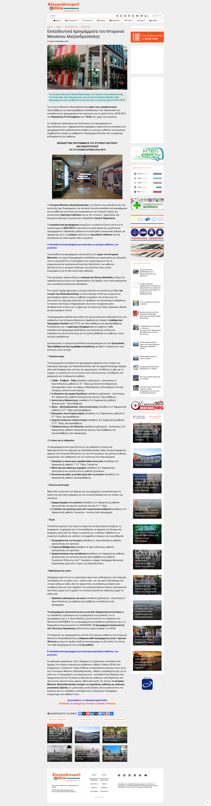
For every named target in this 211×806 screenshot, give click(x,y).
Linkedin (100, 703)
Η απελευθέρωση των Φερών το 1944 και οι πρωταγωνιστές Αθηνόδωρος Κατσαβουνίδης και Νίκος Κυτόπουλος (150, 330)
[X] (121, 16)
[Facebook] (117, 16)
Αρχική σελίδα (85, 720)
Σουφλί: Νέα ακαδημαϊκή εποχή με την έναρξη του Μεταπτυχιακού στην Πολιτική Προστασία (146, 586)
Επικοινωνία (104, 791)
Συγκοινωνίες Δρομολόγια (104, 779)
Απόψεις (102, 20)
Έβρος (58, 27)
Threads (90, 703)
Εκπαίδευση (85, 27)
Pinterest (111, 703)
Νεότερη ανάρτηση (58, 720)
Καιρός (104, 775)
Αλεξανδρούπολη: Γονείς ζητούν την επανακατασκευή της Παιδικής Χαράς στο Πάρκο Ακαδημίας (114, 735)
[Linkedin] (129, 16)
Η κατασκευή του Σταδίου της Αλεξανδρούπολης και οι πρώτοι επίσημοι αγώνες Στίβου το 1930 (59, 755)
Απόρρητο (104, 787)
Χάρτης (104, 784)
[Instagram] (125, 16)
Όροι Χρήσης (94, 791)
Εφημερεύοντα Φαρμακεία (94, 779)
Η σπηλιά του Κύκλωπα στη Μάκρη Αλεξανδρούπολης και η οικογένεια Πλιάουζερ (113, 755)
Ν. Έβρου (154, 20)
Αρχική (58, 20)
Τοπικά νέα (88, 20)
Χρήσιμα (141, 20)
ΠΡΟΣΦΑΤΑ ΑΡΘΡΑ (142, 263)
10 (137, 652)
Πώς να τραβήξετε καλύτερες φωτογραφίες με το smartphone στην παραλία (145, 662)
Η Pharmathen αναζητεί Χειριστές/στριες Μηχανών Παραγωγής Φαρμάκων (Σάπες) (85, 736)
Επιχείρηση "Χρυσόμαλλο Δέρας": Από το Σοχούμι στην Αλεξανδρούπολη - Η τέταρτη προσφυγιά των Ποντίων (86, 754)
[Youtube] (137, 16)
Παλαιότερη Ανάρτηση (115, 720)
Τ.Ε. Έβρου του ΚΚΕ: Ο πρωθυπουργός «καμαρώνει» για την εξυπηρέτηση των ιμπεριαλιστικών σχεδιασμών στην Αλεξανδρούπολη (146, 608)
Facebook (64, 703)
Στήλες (129, 20)
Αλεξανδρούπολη (71, 27)
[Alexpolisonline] (142, 16)
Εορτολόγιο (94, 784)
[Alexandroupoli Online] (63, 11)
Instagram (79, 703)
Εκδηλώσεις (115, 20)
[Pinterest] (133, 16)
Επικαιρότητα (72, 20)
